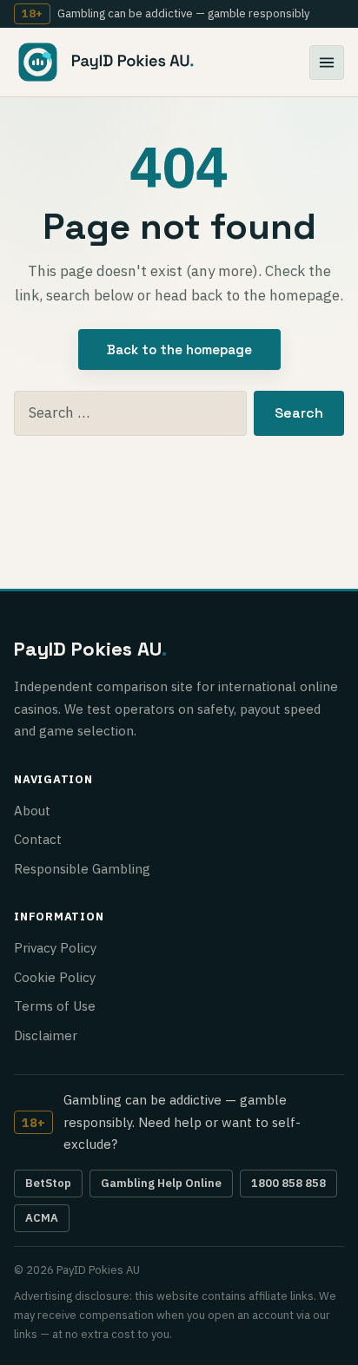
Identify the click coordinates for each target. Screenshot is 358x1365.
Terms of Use (55, 1006)
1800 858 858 (288, 1183)
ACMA (41, 1217)
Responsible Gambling (82, 869)
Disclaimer (45, 1035)
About (32, 810)
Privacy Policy (55, 948)
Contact (38, 839)
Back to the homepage (179, 349)
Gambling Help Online (161, 1183)
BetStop (48, 1183)
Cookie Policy (55, 977)
